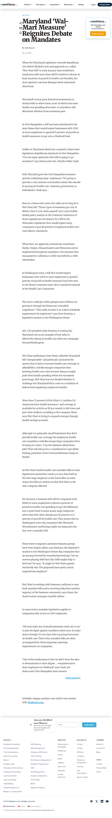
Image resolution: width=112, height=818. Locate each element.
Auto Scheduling (10, 780)
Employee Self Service (39, 752)
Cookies (99, 764)
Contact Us (100, 748)
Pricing (80, 5)
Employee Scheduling (12, 744)
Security (80, 767)
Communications (10, 776)
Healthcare (62, 751)
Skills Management (38, 748)
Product (27, 5)
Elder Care (62, 767)
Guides (80, 748)
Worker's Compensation (13, 792)
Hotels (60, 755)
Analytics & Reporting (39, 776)
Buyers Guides (82, 777)
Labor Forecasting (10, 756)
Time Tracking (36, 756)
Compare (80, 756)
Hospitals (61, 770)
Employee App (9, 764)
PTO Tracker (35, 780)
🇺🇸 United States (9, 806)
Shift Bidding (8, 784)
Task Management (38, 772)
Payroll (6, 760)
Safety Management (11, 788)
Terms (98, 772)
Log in (93, 5)
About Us (99, 744)
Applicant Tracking (38, 788)
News (98, 752)
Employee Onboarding (12, 772)
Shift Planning (36, 744)
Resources (68, 5)
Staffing (61, 763)
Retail (60, 759)
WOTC (33, 784)
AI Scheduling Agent (11, 748)
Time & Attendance (11, 752)
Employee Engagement (40, 764)
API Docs (80, 752)
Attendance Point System (13, 768)
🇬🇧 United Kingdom (34, 806)
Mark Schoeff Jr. (73, 677)
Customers (54, 5)
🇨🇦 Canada (21, 806)
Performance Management (41, 760)
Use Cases (40, 5)
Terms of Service (46, 810)
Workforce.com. (36, 702)
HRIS (32, 768)
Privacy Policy (101, 768)
